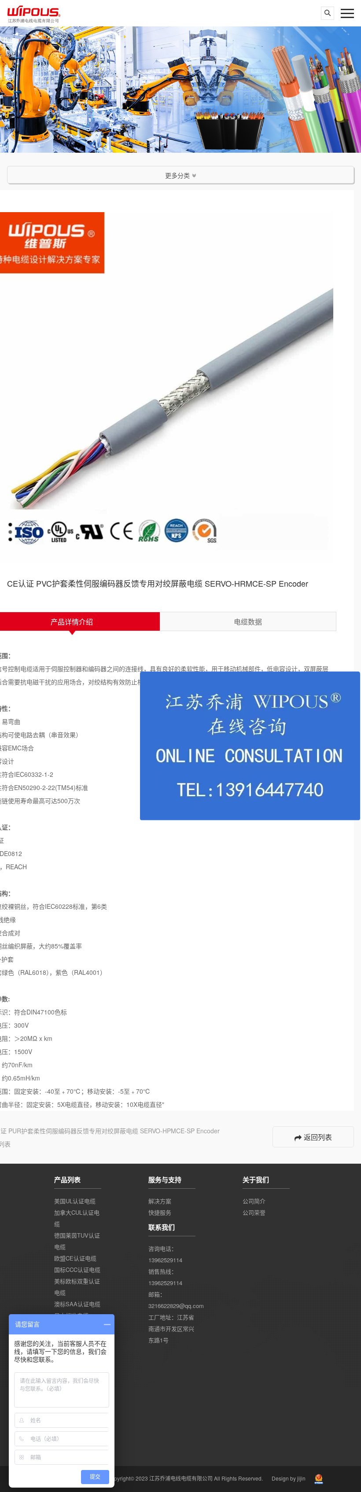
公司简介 (254, 1201)
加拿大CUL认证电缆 (76, 1218)
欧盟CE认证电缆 (75, 1258)
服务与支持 (164, 1179)
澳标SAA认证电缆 (77, 1304)
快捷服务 (159, 1212)
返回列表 (318, 1137)
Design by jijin (289, 1478)
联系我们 (161, 1227)
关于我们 (256, 1179)
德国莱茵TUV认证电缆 (77, 1241)
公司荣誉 (254, 1212)
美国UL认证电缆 (75, 1201)
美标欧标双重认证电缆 (77, 1287)
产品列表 (67, 1179)
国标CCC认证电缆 (77, 1269)
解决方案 (159, 1201)
